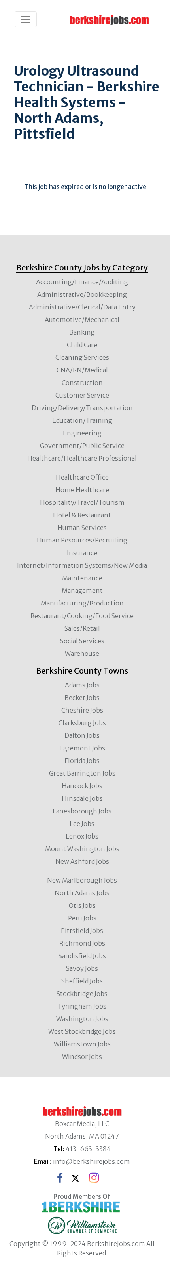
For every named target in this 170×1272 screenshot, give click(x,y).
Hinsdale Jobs (82, 798)
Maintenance (82, 578)
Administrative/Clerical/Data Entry (82, 307)
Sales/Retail (82, 628)
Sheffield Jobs (82, 981)
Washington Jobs (82, 1019)
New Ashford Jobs (82, 861)
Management (82, 590)
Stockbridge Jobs (82, 994)
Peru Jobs (82, 918)
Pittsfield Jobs (82, 931)
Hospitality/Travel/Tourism (82, 502)
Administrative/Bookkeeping (82, 294)
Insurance (82, 553)
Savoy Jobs (82, 968)
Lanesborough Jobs (82, 811)
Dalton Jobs (82, 735)
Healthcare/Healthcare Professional (82, 458)
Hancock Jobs (82, 786)
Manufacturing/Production (82, 603)
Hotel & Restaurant (82, 515)
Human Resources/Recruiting (82, 540)
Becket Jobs (82, 698)
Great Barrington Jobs (82, 773)
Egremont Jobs (82, 748)
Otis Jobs (82, 905)
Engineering (82, 433)
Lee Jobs (82, 824)
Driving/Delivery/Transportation (82, 408)
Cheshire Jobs (82, 710)
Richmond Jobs (82, 943)
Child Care (82, 345)
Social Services (82, 641)
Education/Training (82, 420)
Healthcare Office (82, 477)
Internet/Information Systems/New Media (82, 565)
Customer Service (82, 395)
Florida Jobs (82, 761)
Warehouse (82, 653)
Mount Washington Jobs (82, 849)
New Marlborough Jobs (82, 880)
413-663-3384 (88, 1149)
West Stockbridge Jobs (82, 1031)
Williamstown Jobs (82, 1044)
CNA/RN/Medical (82, 370)
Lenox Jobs (82, 836)
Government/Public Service (82, 446)
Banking (82, 332)
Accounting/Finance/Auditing (82, 282)
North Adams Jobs (82, 893)
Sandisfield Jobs (82, 956)
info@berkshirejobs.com (91, 1161)
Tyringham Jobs (82, 1006)
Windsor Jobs (82, 1057)
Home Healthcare (82, 490)
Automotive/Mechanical (82, 320)
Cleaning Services (82, 357)
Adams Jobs (82, 685)
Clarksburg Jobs (82, 723)
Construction (82, 383)
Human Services (82, 527)
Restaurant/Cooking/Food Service (82, 616)
